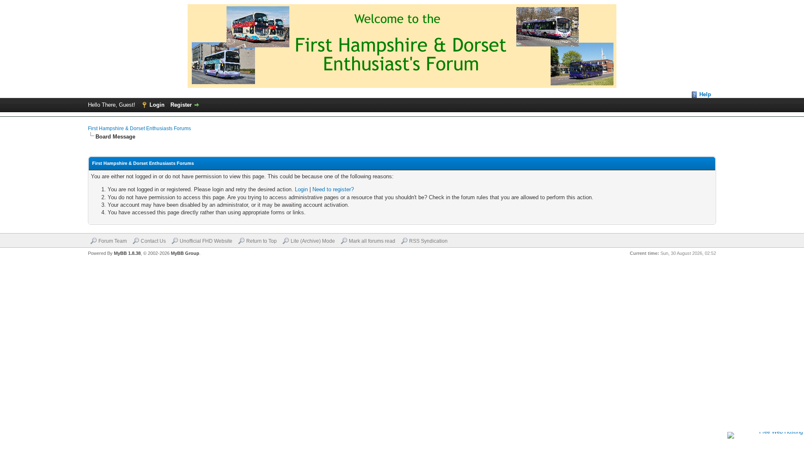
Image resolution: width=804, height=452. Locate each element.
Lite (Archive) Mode (313, 241)
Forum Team (112, 241)
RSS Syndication (428, 241)
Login (157, 105)
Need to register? (333, 189)
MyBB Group (185, 253)
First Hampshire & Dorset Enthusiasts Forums (139, 128)
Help (705, 94)
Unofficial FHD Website (206, 241)
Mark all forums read (372, 241)
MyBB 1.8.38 (127, 253)
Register (181, 105)
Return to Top (261, 241)
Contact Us (153, 241)
